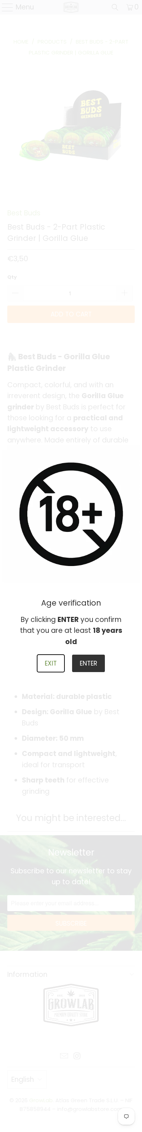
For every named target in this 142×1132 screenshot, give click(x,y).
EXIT (51, 663)
